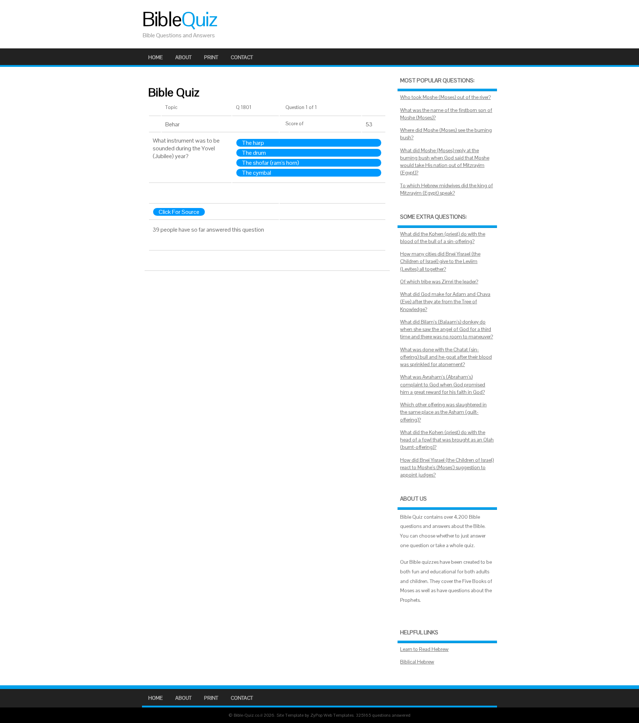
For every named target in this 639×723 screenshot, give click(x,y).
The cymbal (256, 173)
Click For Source (179, 212)
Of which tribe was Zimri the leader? (439, 282)
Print (211, 57)
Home (155, 57)
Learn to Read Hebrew (424, 649)
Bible (179, 19)
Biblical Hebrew (417, 662)
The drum (254, 153)
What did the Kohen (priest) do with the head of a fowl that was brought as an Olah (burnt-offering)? (447, 440)
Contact (242, 57)
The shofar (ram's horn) (270, 163)
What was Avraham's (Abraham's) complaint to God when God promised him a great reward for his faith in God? (442, 384)
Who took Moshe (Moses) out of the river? (445, 97)
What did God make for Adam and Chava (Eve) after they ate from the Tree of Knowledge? (445, 302)
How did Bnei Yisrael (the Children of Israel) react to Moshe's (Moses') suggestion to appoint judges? (447, 467)
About (183, 57)
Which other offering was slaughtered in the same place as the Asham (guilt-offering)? (443, 412)
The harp (253, 143)
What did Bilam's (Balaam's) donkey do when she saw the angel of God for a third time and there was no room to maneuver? (446, 329)
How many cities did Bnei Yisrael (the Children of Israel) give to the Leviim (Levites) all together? (440, 261)
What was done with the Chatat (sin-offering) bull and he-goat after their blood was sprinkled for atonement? (446, 357)
